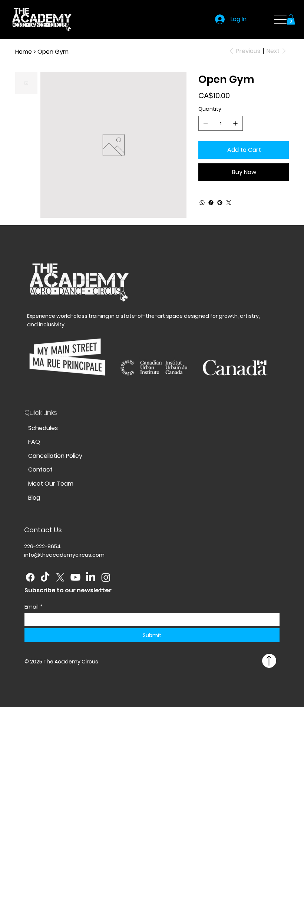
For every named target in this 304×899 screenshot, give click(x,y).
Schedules (43, 428)
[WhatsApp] (202, 202)
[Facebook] (211, 202)
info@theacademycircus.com (64, 555)
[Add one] (235, 123)
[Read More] (269, 661)
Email (33, 607)
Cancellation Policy (55, 456)
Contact (40, 469)
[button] (291, 19)
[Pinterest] (220, 202)
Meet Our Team (50, 483)
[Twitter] (228, 202)
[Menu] (280, 19)
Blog (34, 497)
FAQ (34, 441)
